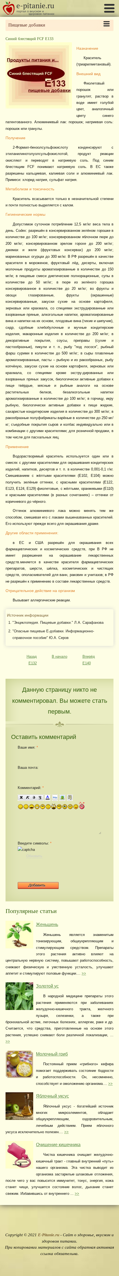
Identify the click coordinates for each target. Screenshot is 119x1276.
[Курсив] (27, 797)
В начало (59, 656)
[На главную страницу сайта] (28, 14)
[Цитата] (70, 797)
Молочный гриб (52, 1054)
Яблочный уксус (52, 1096)
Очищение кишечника (58, 1144)
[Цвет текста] (47, 797)
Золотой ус (47, 986)
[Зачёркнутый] (34, 797)
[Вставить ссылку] (55, 797)
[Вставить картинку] (62, 797)
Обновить (34, 856)
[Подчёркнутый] (40, 797)
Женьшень (47, 924)
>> (84, 973)
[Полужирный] (21, 797)
